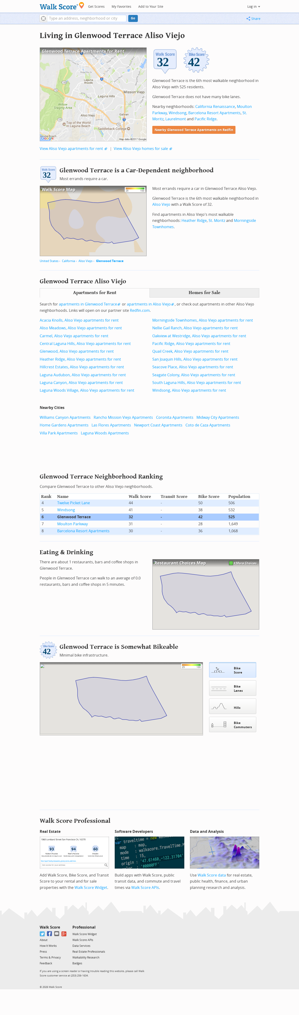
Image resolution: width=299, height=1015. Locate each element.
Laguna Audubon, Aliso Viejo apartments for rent (83, 375)
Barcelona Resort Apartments (214, 113)
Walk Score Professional (75, 821)
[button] (43, 18)
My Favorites (121, 7)
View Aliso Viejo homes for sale (141, 148)
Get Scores (96, 7)
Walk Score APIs (145, 887)
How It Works (48, 946)
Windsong (177, 113)
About (43, 940)
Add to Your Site (150, 7)
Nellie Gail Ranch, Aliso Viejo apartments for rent (195, 328)
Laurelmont (175, 119)
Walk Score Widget (91, 887)
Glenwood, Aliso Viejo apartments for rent (77, 351)
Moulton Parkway (72, 524)
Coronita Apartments (174, 417)
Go (133, 18)
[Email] (57, 934)
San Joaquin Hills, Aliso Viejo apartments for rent (195, 359)
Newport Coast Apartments (158, 425)
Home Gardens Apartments (64, 425)
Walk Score (50, 927)
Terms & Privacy (50, 957)
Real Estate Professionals (88, 951)
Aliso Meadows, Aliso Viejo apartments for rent (81, 328)
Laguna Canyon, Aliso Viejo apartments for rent (81, 382)
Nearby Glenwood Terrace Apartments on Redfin (194, 130)
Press (43, 951)
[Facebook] (49, 934)
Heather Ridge (194, 220)
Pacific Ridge (206, 119)
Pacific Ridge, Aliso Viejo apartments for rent (191, 343)
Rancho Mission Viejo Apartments (123, 417)
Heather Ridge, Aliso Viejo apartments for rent (80, 359)
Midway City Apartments (217, 417)
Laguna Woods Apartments (105, 433)
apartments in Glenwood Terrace (88, 304)
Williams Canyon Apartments (65, 417)
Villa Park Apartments (59, 433)
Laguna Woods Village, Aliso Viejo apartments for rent (87, 390)
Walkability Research (85, 957)
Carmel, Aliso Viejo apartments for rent (74, 336)
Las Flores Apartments (111, 425)
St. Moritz (217, 220)
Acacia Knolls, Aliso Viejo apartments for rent (79, 320)
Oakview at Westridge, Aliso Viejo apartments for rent (199, 336)
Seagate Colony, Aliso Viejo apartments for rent (193, 375)
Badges (77, 963)
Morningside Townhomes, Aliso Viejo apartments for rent (202, 320)
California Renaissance (215, 106)
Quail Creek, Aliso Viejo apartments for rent (190, 351)
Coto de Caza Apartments (207, 425)
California (68, 261)
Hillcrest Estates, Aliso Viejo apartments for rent (82, 367)
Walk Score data (212, 875)
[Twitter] (42, 934)
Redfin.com (140, 310)
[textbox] (87, 18)
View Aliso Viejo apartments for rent (71, 148)
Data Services (81, 946)
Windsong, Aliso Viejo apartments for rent (189, 390)
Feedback (46, 963)
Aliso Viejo (85, 261)
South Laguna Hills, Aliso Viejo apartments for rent (196, 382)
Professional (84, 927)
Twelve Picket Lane (73, 503)
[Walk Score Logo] (62, 6)
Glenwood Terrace (110, 261)
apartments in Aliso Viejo (149, 304)
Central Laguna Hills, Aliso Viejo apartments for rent (85, 343)
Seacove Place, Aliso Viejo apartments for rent (192, 367)
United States (49, 261)
